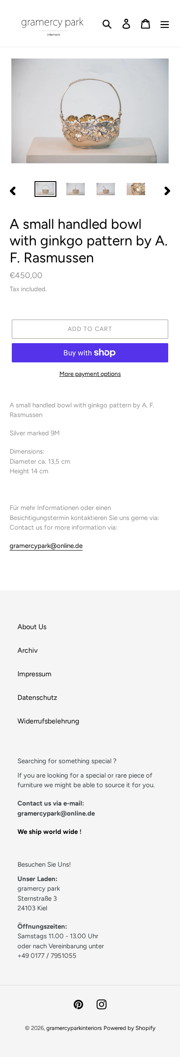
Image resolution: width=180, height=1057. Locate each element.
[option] (46, 191)
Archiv (27, 650)
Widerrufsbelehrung (48, 721)
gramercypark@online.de (46, 546)
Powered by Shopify (130, 1028)
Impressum (34, 674)
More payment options (90, 374)
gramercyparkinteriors (74, 1028)
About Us (31, 627)
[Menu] (164, 23)
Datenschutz (37, 697)
